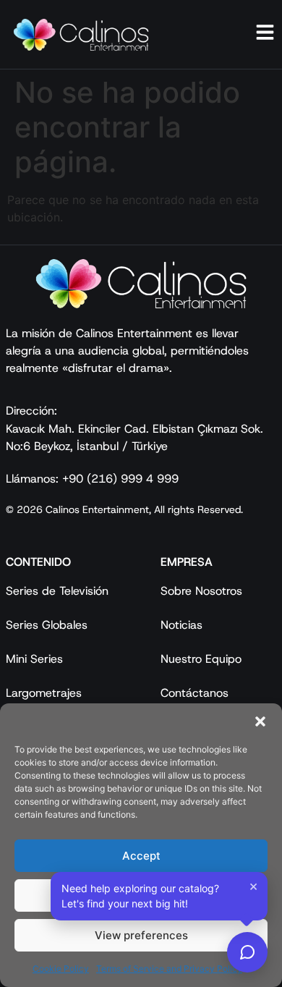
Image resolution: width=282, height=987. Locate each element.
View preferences (141, 935)
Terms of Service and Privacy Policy (169, 968)
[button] (260, 721)
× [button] (253, 885)
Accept (141, 856)
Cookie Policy (61, 968)
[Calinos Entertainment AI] (247, 952)
